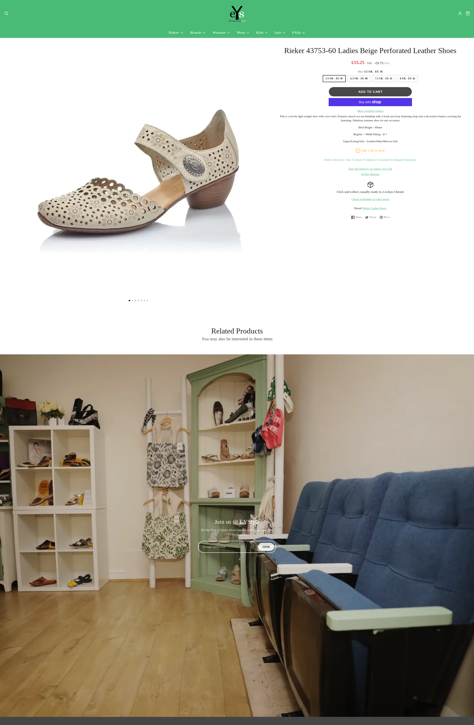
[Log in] (460, 13)
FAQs (296, 32)
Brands (196, 32)
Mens (241, 32)
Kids (260, 32)
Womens (219, 32)
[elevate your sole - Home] (237, 13)
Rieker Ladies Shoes (374, 208)
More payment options (370, 110)
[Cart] (468, 13)
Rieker (174, 32)
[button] (129, 300)
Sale (278, 32)
